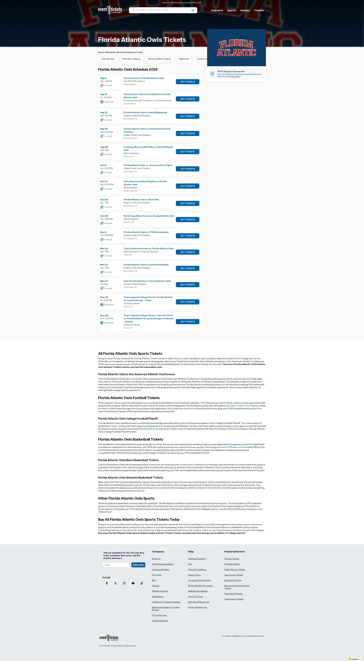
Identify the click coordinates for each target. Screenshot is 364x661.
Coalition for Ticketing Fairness (166, 602)
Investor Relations (160, 620)
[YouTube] (133, 583)
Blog (154, 580)
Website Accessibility (198, 591)
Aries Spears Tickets (233, 599)
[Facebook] (106, 583)
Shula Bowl (149, 428)
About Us (156, 558)
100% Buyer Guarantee (162, 564)
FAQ (190, 564)
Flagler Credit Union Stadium (244, 405)
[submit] (193, 10)
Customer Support (196, 558)
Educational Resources (198, 602)
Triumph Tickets (231, 558)
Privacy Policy (194, 575)
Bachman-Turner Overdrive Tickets (237, 587)
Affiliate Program (160, 591)
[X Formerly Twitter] (115, 583)
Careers (155, 585)
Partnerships (157, 596)
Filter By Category (131, 59)
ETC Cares (157, 575)
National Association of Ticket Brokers (165, 608)
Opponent (184, 59)
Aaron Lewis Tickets (233, 575)
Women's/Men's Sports (159, 59)
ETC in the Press (159, 615)
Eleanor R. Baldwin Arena (232, 447)
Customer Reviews (160, 569)
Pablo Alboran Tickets (234, 569)
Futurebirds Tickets (233, 593)
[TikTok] (141, 583)
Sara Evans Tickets (232, 580)
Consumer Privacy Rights (199, 580)
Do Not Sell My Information (200, 585)
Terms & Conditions (197, 569)
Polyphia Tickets (231, 564)
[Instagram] (124, 583)
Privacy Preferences (197, 607)
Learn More (235, 76)
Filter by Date (108, 59)
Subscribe (138, 565)
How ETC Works (195, 596)
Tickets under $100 (206, 59)
